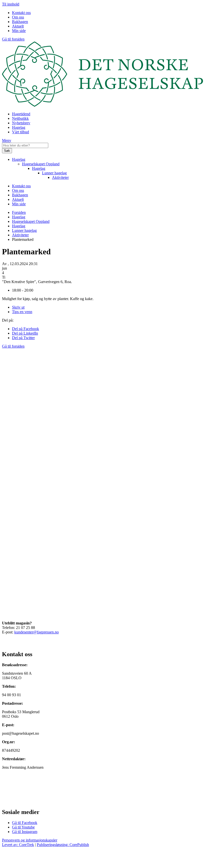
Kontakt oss (21, 13)
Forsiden (19, 212)
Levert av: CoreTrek (18, 844)
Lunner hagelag (54, 173)
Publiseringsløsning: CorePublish (63, 844)
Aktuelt (18, 26)
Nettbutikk (20, 118)
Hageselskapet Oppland (41, 164)
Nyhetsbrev (21, 123)
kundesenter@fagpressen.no (36, 632)
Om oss (18, 17)
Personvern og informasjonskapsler (29, 840)
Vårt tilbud (20, 132)
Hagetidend (21, 114)
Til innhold (10, 4)
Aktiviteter (60, 177)
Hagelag (18, 127)
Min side (19, 31)
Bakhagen (20, 22)
